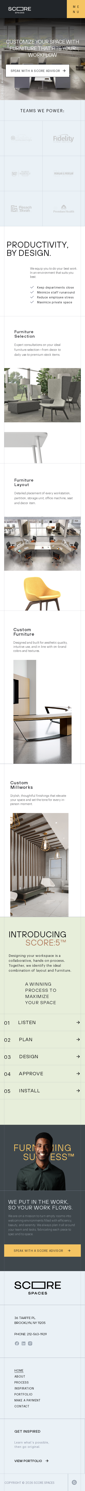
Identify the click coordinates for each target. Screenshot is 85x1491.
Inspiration (24, 1388)
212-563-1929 (30, 1334)
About (19, 1376)
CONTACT (22, 1406)
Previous (69, 92)
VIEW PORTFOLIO (28, 1461)
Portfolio (23, 1394)
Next (77, 92)
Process (21, 1382)
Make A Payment (27, 1400)
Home (19, 1370)
